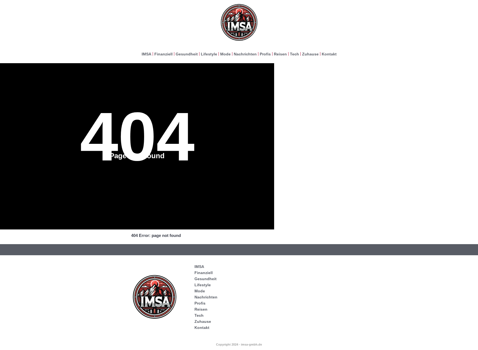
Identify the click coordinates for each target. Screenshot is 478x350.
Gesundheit (187, 54)
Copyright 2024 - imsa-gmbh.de (239, 344)
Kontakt (329, 54)
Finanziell (163, 54)
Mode (225, 54)
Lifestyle (209, 54)
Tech (294, 54)
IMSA (146, 54)
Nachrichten (245, 54)
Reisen (280, 54)
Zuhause (310, 54)
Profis (265, 54)
